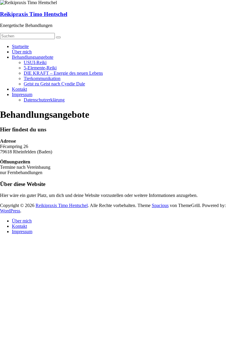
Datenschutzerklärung (44, 99)
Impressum (22, 94)
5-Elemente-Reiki (40, 67)
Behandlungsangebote (32, 57)
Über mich (22, 51)
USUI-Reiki (35, 62)
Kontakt (19, 89)
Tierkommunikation (42, 78)
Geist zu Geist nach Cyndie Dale (54, 83)
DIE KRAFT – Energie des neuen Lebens (63, 73)
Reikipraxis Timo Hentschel (33, 14)
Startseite (20, 46)
